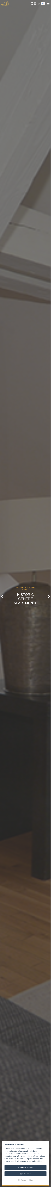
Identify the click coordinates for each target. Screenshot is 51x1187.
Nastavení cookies (25, 1180)
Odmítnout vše (25, 1174)
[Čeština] (43, 3)
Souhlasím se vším (25, 1168)
